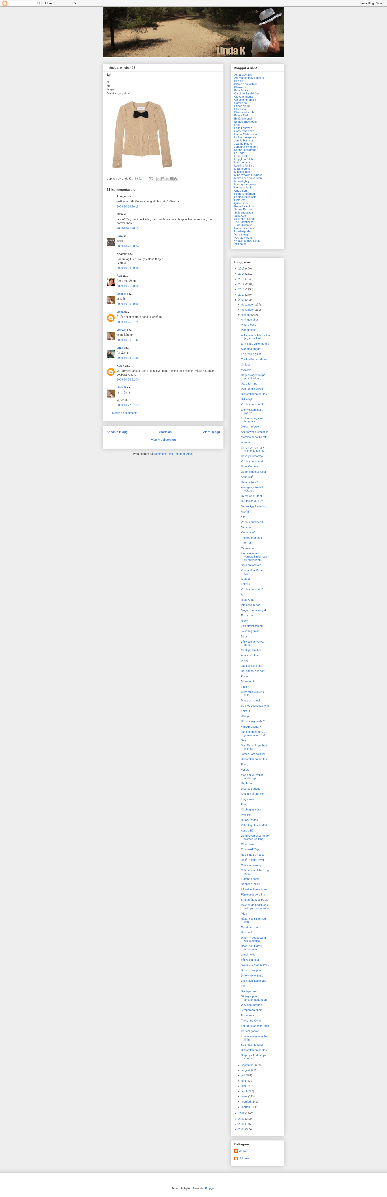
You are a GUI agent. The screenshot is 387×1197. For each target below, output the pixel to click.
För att (245, 769)
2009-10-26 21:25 (128, 322)
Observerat (247, 844)
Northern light (242, 187)
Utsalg (245, 716)
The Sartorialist (243, 222)
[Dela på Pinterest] (175, 179)
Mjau (244, 913)
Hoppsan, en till (250, 884)
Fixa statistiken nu (252, 626)
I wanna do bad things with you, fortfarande (255, 907)
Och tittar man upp (252, 865)
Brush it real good (251, 970)
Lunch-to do (248, 954)
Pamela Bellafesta (245, 197)
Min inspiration (243, 171)
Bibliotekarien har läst (254, 394)
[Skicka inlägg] (151, 178)
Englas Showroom (245, 121)
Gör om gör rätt (250, 1031)
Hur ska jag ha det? (253, 721)
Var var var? (248, 532)
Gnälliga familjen (251, 650)
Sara (120, 236)
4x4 (243, 516)
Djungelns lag (249, 820)
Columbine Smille (245, 99)
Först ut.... (247, 711)
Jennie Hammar (244, 140)
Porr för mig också (252, 388)
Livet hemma (242, 162)
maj (244, 1086)
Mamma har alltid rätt (254, 437)
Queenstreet (241, 203)
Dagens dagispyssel (253, 471)
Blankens (240, 87)
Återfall (245, 511)
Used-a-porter (242, 231)
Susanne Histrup (244, 218)
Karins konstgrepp (245, 150)
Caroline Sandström (246, 93)
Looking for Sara (244, 165)
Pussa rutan (248, 1015)
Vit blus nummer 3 (252, 522)
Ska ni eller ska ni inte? (255, 965)
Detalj (244, 636)
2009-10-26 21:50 (128, 357)
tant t (120, 347)
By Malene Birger (251, 496)
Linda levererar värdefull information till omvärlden (255, 557)
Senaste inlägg (117, 432)
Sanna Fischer (243, 209)
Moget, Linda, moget (253, 610)
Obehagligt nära (251, 809)
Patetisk (246, 815)
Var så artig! (241, 234)
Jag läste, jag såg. (252, 665)
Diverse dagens (250, 788)
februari (246, 1101)
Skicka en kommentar (125, 413)
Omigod (246, 364)
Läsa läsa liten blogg (253, 980)
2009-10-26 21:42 (128, 340)
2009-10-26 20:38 (128, 286)
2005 (241, 1129)
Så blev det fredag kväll (255, 705)
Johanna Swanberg (246, 146)
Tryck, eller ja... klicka (254, 359)
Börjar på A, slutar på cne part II (253, 1057)
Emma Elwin (241, 115)
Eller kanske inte (244, 112)
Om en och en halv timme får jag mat (253, 449)
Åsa (119, 275)
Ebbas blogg (242, 106)
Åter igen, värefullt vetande (252, 489)
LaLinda (239, 153)
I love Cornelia (250, 466)
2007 (241, 1118)
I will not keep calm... (246, 137)
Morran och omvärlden (248, 178)
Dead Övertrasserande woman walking (255, 837)
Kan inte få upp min (252, 793)
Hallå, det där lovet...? (254, 859)
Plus (243, 804)
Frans (244, 764)
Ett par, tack (248, 615)
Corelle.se (240, 103)
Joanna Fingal (243, 143)
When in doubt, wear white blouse (253, 939)
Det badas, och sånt (253, 671)
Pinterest (239, 200)
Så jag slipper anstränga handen (254, 998)
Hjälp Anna (247, 599)
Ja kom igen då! (250, 631)
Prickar (245, 676)
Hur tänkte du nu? (252, 501)
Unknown (244, 1158)
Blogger (210, 1188)
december (247, 304)
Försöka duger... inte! (253, 894)
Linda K (121, 293)
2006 (241, 1124)
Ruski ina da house (252, 854)
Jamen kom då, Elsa (253, 754)
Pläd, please (248, 324)
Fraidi (237, 124)
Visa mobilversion (163, 439)
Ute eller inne (249, 383)
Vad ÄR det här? (251, 726)
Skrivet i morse (250, 426)
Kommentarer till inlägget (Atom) (174, 453)
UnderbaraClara (244, 228)
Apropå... (246, 442)
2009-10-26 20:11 (127, 206)
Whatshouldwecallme (247, 240)
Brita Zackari (241, 90)
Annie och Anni (250, 655)
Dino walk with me (252, 975)
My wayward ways (245, 184)
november (247, 309)
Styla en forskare (251, 565)
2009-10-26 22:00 (128, 379)
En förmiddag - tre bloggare (252, 420)
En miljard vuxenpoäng (255, 343)
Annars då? (248, 477)
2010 (241, 294)
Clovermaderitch (244, 96)
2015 (241, 268)
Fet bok (245, 584)
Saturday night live (252, 1044)
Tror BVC (246, 543)
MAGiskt (246, 370)
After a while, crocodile (255, 432)
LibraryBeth (241, 156)
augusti (246, 1070)
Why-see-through (251, 1005)
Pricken (245, 660)
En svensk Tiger (250, 849)
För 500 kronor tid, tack (255, 1026)
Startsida (165, 432)
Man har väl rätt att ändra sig (252, 777)
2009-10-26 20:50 (128, 304)
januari (246, 1107)
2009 (241, 299)
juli (243, 1075)
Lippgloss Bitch (243, 159)
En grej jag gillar (251, 354)
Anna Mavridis (243, 74)
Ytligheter (240, 244)
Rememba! (247, 548)
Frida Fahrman (243, 128)
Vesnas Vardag (243, 237)
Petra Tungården (244, 193)
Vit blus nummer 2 (252, 589)
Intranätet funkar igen (254, 889)
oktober (246, 314)
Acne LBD (247, 830)
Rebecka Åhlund (244, 206)
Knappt (245, 578)
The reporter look (251, 537)
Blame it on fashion (246, 84)
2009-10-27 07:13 (128, 405)
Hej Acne (246, 783)
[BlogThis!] (163, 179)
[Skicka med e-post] (158, 179)
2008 (241, 1113)
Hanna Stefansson (245, 134)
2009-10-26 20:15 (128, 228)
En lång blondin (244, 118)
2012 (241, 284)
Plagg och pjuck (250, 700)
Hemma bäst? (249, 482)
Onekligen (240, 190)
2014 (241, 273)
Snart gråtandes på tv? (255, 899)
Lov (243, 986)
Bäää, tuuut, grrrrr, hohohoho (252, 948)
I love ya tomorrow (252, 456)
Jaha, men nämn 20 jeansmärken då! (253, 733)
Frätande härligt (250, 879)
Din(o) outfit (248, 681)
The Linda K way (251, 1020)
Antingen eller (249, 319)
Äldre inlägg (211, 432)
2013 (241, 279)
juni (244, 1080)
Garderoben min (244, 131)
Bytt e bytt (247, 399)
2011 (241, 289)
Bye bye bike (249, 991)
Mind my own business (248, 175)
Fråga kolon (248, 799)
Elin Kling (240, 109)
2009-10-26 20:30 (128, 267)
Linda (120, 311)
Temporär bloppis (251, 1010)
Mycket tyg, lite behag (254, 506)
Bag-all (238, 81)
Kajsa (120, 365)
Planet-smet (248, 329)
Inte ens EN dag (250, 605)
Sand (244, 740)
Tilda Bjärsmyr (243, 225)
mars (244, 1096)
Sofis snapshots (244, 212)
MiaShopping (242, 168)
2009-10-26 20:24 (128, 246)
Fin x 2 (245, 686)
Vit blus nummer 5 (252, 404)
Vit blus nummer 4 (252, 461)
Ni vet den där (249, 927)
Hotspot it (246, 932)
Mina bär (246, 527)
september (248, 1065)
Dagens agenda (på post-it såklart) (253, 377)
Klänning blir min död (254, 825)
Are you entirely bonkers (249, 77)
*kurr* (244, 620)
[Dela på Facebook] (171, 179)
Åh (242, 594)
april (244, 1091)
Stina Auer (240, 215)
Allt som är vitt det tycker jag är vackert (255, 337)
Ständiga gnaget (251, 349)
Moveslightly (241, 181)
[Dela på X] (167, 179)
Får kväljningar (250, 959)
